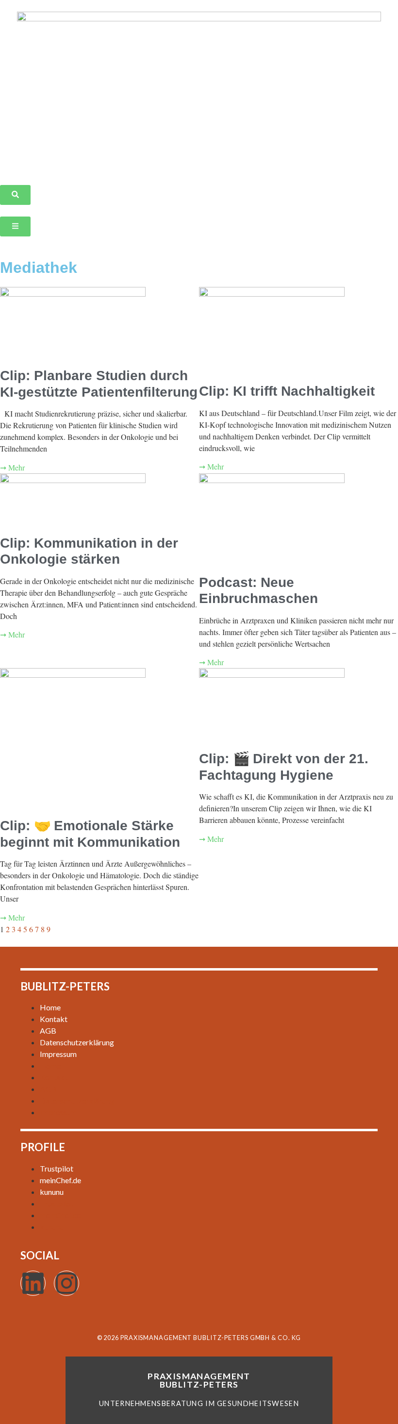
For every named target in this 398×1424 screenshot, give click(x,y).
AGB (48, 1030)
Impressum (58, 1053)
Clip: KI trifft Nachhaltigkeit (287, 391)
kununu (52, 1191)
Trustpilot (56, 1168)
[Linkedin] (33, 1283)
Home (50, 1007)
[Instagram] (66, 1283)
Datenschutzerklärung (77, 1042)
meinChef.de (60, 1180)
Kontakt (53, 1018)
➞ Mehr (12, 467)
